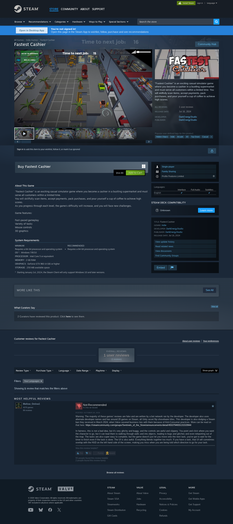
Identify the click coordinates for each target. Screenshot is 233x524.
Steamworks (113, 504)
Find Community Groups (167, 255)
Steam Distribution (116, 510)
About (85, 9)
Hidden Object (162, 137)
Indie (172, 137)
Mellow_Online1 (31, 404)
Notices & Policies (168, 504)
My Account (194, 510)
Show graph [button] (208, 370)
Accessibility (165, 499)
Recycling (141, 510)
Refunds (163, 515)
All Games (19, 40)
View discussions (163, 251)
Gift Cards (112, 515)
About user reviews (191, 341)
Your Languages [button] (31, 381)
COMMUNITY (69, 9)
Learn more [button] (206, 210)
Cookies (163, 510)
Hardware (141, 504)
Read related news (164, 246)
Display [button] (115, 370)
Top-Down (195, 137)
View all (215, 307)
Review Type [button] (22, 370)
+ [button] (211, 137)
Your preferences (211, 341)
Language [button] (64, 370)
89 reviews (27, 410)
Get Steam (193, 493)
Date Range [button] (82, 370)
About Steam (113, 493)
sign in (200, 3)
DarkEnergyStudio (188, 117)
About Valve (142, 493)
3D (187, 137)
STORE (54, 9)
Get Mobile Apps (196, 499)
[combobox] (175, 22)
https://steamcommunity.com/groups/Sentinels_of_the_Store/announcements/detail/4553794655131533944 (138, 425)
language (211, 3)
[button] (20, 22)
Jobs (138, 499)
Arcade (180, 137)
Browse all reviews (115, 472)
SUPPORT (98, 9)
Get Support (194, 504)
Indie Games (32, 40)
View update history (164, 241)
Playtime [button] (100, 370)
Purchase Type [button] (43, 370)
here (68, 316)
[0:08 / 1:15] (83, 88)
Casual (205, 137)
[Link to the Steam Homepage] (26, 11)
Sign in (20, 149)
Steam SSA (113, 499)
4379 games (28, 407)
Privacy (163, 493)
